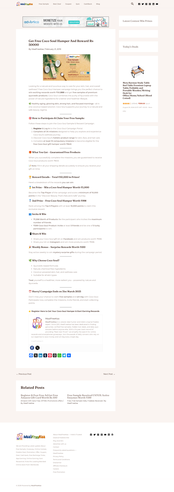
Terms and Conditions (61, 459)
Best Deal (57, 4)
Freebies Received (94, 401)
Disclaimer (57, 462)
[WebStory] (112, 435)
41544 (134, 103)
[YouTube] (157, 4)
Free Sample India (79, 401)
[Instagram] (146, 4)
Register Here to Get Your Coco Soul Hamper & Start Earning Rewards (65, 311)
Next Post (109, 374)
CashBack (88, 4)
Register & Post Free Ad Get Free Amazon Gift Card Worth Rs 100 (39, 396)
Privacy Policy (58, 456)
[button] (132, 4)
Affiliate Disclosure (60, 466)
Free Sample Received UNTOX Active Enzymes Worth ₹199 (88, 396)
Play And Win (58, 441)
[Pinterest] (150, 4)
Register (37, 128)
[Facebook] (139, 4)
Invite (60, 225)
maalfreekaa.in (37, 341)
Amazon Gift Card (28, 401)
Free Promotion (59, 472)
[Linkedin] (153, 4)
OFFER (44, 401)
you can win (67, 182)
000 (62, 92)
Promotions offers (55, 401)
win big (80, 297)
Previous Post (23, 374)
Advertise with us (59, 444)
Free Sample (44, 4)
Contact (56, 447)
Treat (31, 280)
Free (38, 401)
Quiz (78, 4)
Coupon (68, 4)
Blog (98, 4)
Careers (56, 469)
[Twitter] (143, 4)
